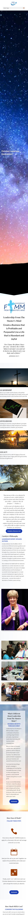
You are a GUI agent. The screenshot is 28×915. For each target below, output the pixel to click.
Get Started (14, 801)
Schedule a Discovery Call (14, 531)
